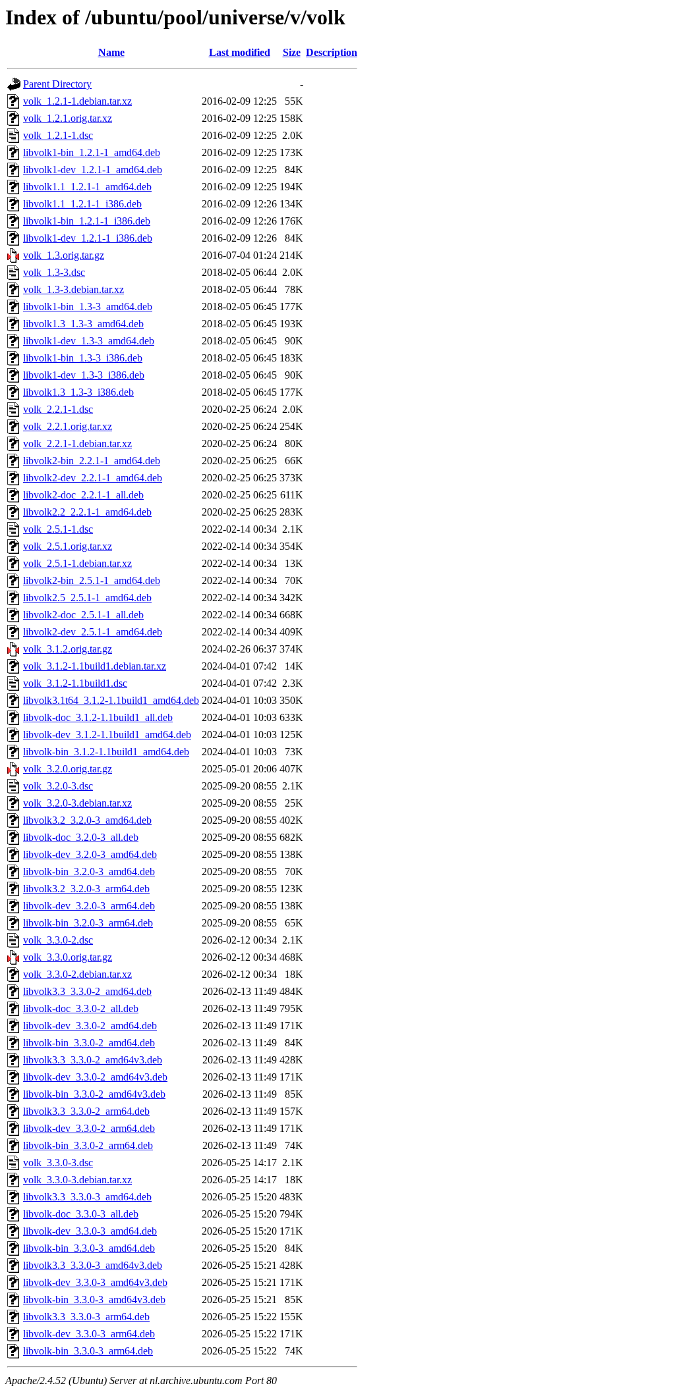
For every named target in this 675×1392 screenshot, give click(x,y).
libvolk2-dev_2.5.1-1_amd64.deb (92, 631)
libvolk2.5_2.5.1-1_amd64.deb (87, 597)
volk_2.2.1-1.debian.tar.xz (77, 443)
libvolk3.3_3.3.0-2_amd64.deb (87, 991)
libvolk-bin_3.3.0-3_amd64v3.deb (94, 1299)
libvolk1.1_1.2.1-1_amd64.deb (87, 186)
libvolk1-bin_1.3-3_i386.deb (82, 357)
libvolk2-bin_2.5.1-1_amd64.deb (91, 580)
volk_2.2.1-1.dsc (58, 409)
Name (111, 52)
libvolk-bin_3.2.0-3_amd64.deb (89, 871)
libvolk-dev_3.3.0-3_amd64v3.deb (95, 1282)
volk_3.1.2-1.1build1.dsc (75, 683)
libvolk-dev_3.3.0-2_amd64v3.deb (95, 1077)
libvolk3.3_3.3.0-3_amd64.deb (87, 1196)
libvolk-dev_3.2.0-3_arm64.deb (89, 905)
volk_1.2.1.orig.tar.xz (67, 118)
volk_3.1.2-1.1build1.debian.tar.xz (94, 666)
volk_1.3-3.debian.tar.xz (73, 289)
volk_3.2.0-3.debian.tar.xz (77, 803)
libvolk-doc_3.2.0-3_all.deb (80, 837)
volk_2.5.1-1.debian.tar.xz (77, 563)
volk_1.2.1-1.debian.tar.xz (77, 101)
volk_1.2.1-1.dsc (58, 135)
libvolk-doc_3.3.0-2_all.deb (80, 1008)
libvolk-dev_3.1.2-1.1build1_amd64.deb (107, 734)
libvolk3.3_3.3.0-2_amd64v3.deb (92, 1059)
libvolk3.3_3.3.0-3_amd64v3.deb (92, 1265)
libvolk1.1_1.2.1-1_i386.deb (82, 203)
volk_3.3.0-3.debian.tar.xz (77, 1179)
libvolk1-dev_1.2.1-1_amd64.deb (92, 169)
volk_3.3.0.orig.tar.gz (67, 957)
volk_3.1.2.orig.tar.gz (67, 649)
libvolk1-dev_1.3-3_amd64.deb (88, 340)
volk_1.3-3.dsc (54, 272)
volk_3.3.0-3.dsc (58, 1162)
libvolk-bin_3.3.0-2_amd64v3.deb (94, 1094)
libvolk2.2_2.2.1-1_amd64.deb (87, 512)
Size (292, 52)
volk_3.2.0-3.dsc (58, 785)
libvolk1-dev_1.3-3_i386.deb (83, 375)
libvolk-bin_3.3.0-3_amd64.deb (89, 1248)
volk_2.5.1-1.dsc (58, 529)
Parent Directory (57, 84)
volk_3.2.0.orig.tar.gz (67, 768)
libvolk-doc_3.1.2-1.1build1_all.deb (98, 717)
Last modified (239, 52)
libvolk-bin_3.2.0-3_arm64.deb (88, 922)
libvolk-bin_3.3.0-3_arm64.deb (88, 1350)
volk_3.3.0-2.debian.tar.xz (77, 974)
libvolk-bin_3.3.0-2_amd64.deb (89, 1042)
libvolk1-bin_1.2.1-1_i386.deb (86, 221)
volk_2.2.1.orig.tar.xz (67, 426)
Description (331, 52)
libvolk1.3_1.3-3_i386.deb (78, 392)
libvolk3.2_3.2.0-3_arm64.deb (86, 888)
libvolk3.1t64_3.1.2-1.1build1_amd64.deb (111, 700)
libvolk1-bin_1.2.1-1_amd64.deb (91, 152)
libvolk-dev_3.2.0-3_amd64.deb (90, 854)
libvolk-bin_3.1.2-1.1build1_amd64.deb (106, 751)
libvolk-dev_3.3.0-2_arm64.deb (89, 1128)
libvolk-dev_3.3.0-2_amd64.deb (90, 1025)
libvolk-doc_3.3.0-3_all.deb (80, 1213)
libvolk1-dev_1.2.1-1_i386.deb (87, 238)
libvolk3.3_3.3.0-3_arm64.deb (86, 1316)
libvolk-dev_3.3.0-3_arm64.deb (89, 1333)
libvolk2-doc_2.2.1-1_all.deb (83, 494)
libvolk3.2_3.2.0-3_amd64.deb (87, 820)
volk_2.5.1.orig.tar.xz (67, 546)
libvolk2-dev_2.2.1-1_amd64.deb (92, 477)
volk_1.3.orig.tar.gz (63, 255)
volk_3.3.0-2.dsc (58, 940)
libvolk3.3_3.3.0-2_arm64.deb (86, 1111)
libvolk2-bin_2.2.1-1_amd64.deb (91, 460)
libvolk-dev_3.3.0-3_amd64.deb (90, 1231)
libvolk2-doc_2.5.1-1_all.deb (83, 614)
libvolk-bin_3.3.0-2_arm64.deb (88, 1145)
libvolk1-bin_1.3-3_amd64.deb (87, 306)
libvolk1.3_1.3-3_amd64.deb (83, 323)
